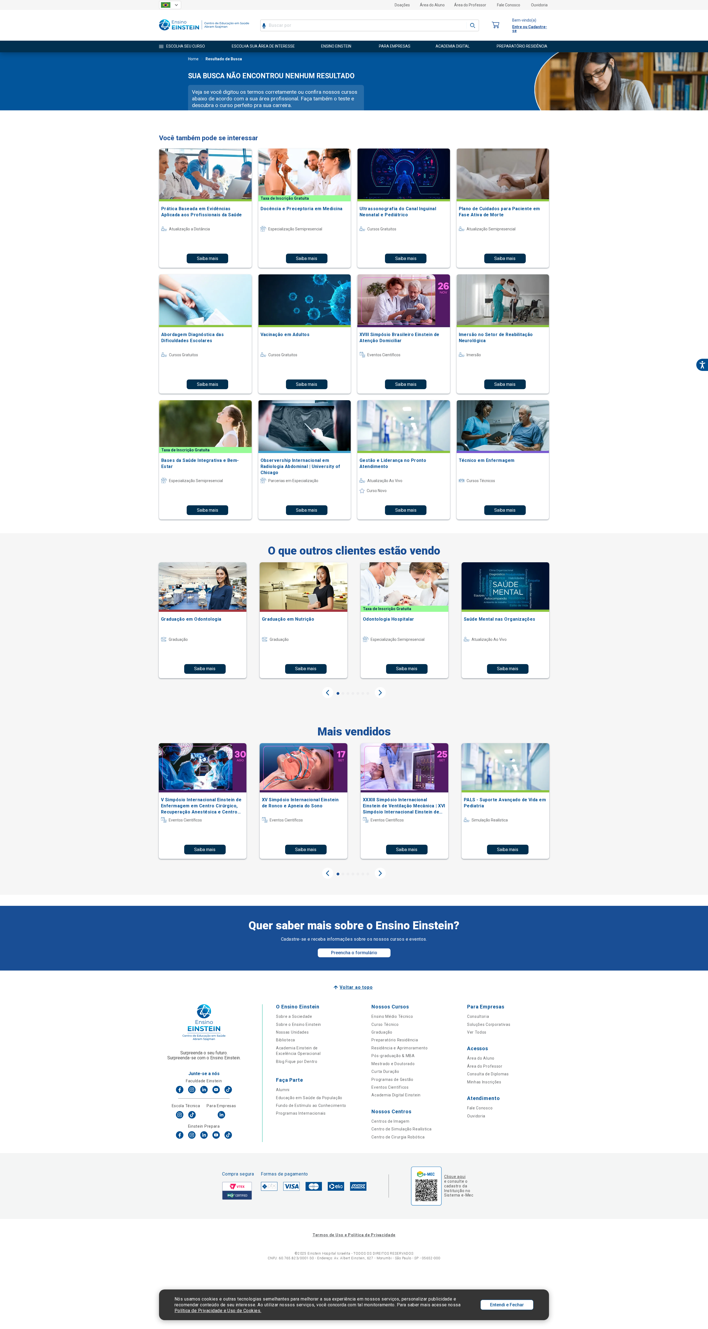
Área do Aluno (432, 5)
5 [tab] (357, 693)
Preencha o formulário (354, 952)
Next (380, 692)
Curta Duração (385, 1071)
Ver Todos (476, 1032)
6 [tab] (362, 693)
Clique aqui (454, 1176)
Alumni (283, 1090)
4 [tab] (353, 693)
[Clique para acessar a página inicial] (204, 31)
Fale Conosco (508, 5)
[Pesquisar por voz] (264, 25)
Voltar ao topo (356, 987)
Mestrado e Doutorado (393, 1064)
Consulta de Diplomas (488, 1074)
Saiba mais (207, 258)
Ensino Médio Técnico (392, 1016)
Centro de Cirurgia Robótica (398, 1137)
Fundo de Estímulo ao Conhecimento (311, 1105)
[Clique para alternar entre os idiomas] (170, 5)
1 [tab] (338, 693)
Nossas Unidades (292, 1032)
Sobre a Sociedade (294, 1016)
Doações (402, 5)
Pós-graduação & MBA (393, 1056)
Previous (327, 692)
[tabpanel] (202, 620)
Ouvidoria (539, 5)
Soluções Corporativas (489, 1024)
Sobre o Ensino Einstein (298, 1024)
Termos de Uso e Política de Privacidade (354, 1235)
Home (193, 59)
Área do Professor (470, 5)
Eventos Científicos (389, 1087)
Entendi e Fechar (507, 1304)
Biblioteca (285, 1040)
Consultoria (478, 1016)
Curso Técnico (385, 1024)
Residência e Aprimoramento (399, 1048)
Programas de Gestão (392, 1079)
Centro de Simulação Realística (401, 1129)
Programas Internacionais (301, 1113)
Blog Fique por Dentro (296, 1061)
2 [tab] (343, 693)
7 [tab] (367, 693)
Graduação (381, 1032)
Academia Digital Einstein (396, 1095)
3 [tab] (348, 693)
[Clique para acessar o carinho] (495, 25)
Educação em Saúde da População (309, 1098)
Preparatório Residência (394, 1040)
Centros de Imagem (390, 1121)
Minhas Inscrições (484, 1082)
